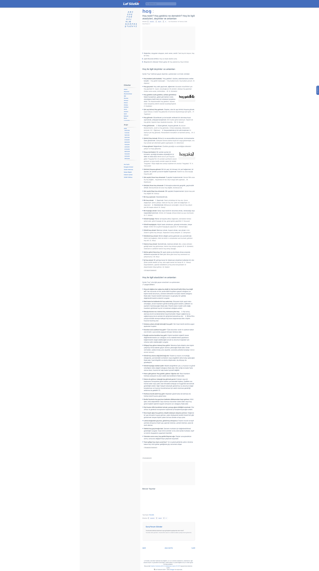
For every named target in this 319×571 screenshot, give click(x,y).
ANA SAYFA (169, 548)
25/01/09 (127, 137)
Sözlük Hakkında (128, 169)
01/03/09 (127, 149)
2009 (125, 128)
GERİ (144, 548)
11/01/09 (126, 132)
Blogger (172, 569)
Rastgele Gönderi (128, 167)
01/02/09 (127, 139)
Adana (125, 89)
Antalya (126, 105)
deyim (159, 21)
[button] (169, 527)
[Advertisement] (168, 38)
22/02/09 (127, 147)
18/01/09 (126, 135)
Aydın (125, 113)
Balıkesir (126, 116)
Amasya (126, 100)
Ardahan (126, 107)
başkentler (127, 120)
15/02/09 (127, 144)
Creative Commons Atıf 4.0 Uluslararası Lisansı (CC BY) (165, 566)
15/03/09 (127, 154)
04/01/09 (127, 130)
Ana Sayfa (126, 164)
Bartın (125, 118)
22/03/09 (127, 156)
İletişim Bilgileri (128, 172)
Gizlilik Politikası (128, 177)
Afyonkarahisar (128, 93)
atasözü (152, 21)
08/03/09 (127, 151)
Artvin (125, 109)
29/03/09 (127, 158)
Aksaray (126, 98)
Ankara (126, 102)
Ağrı (125, 96)
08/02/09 (127, 142)
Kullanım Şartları (128, 174)
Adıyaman (126, 91)
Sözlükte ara (153, 4)
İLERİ (193, 548)
